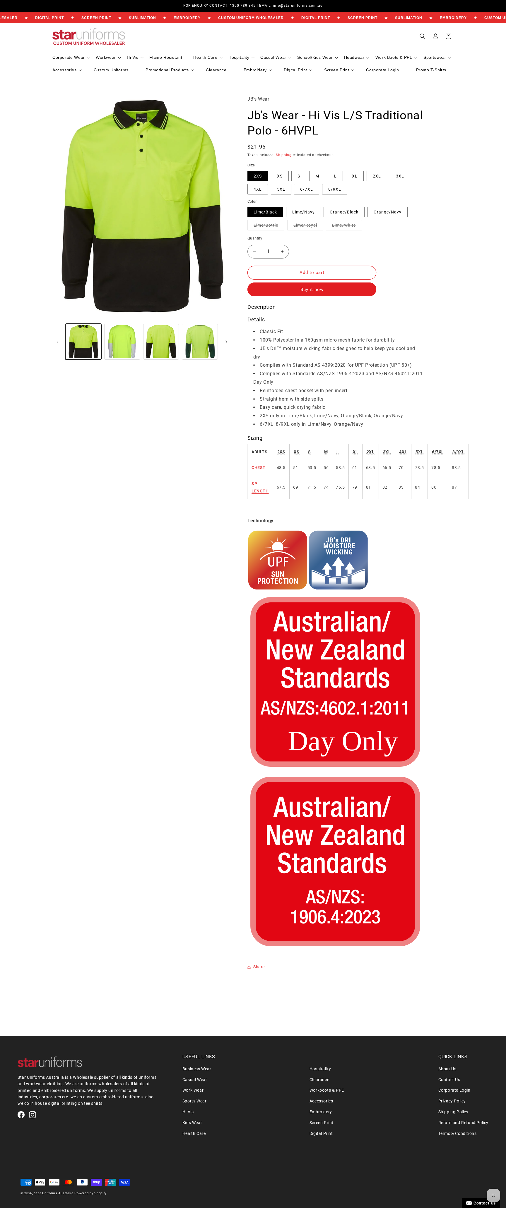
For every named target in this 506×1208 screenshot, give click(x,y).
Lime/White (347, 226)
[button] (70, 57)
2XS (258, 176)
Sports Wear (194, 1101)
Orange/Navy (387, 212)
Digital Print (321, 1133)
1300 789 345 (243, 6)
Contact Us (449, 1079)
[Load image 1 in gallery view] (83, 342)
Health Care (194, 1133)
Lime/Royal (308, 226)
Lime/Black (265, 212)
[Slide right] (226, 341)
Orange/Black (344, 212)
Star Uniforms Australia (53, 1193)
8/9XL (334, 189)
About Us (447, 1068)
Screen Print (322, 1122)
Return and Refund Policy (463, 1122)
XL (355, 176)
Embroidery (321, 1111)
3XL (400, 176)
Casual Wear (194, 1079)
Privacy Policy (452, 1101)
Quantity (254, 238)
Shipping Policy (453, 1111)
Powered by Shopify (90, 1193)
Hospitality (320, 1068)
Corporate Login (454, 1090)
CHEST (259, 467)
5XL (281, 189)
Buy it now (312, 289)
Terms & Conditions (457, 1133)
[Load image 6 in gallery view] (200, 342)
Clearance (319, 1079)
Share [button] (259, 966)
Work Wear (193, 1090)
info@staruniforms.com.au (298, 6)
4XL (258, 189)
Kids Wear (192, 1122)
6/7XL (306, 189)
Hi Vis (188, 1111)
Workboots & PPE (327, 1090)
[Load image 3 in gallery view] (122, 342)
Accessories (321, 1101)
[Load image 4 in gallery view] (161, 342)
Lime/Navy (303, 212)
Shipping (284, 155)
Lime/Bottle (269, 226)
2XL (377, 176)
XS (280, 176)
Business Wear (196, 1068)
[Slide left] (57, 341)
